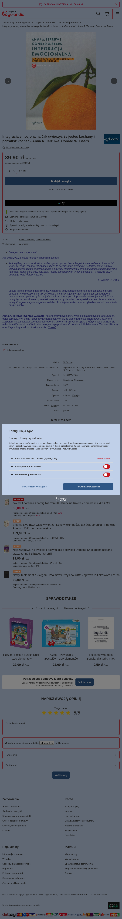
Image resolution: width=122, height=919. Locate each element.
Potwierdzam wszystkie (88, 486)
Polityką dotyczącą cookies (81, 443)
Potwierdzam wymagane (34, 486)
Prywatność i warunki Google (63, 449)
